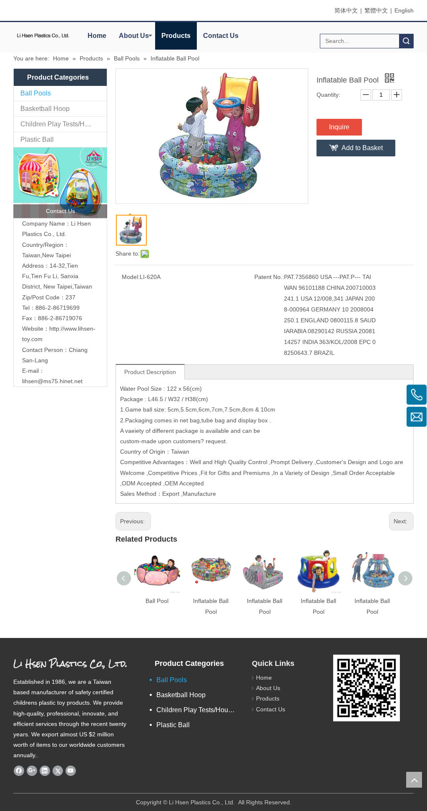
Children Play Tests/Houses (61, 124)
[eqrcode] (366, 688)
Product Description (150, 372)
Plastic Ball (37, 139)
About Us (134, 35)
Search (406, 41)
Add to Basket (362, 147)
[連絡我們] (60, 183)
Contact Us (221, 35)
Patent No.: (269, 277)
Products (176, 35)
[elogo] (43, 35)
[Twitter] (58, 771)
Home (97, 35)
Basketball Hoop (45, 108)
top (414, 780)
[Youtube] (70, 771)
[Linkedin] (45, 771)
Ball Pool (157, 601)
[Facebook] (19, 771)
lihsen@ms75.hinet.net (52, 381)
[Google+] (32, 771)
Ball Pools (35, 93)
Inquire (339, 127)
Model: (131, 277)
